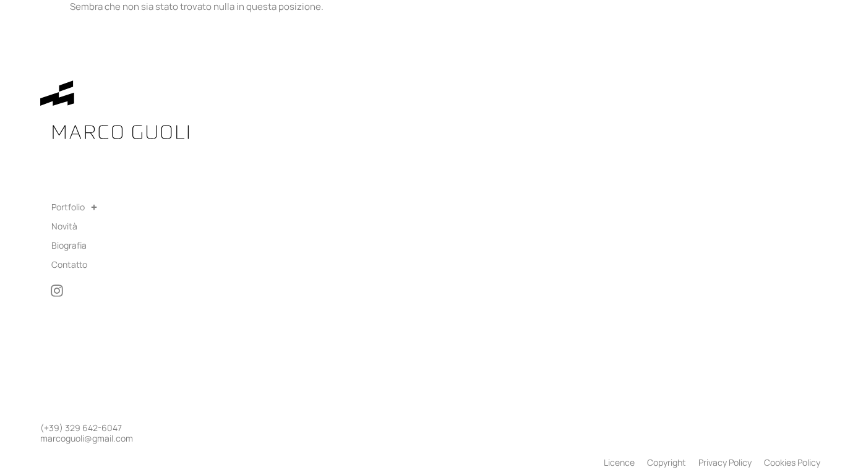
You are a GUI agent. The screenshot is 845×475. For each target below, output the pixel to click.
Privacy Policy (725, 463)
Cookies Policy (792, 463)
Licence (619, 463)
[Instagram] (57, 290)
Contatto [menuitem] (69, 264)
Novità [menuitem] (64, 226)
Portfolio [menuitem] (68, 207)
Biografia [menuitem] (69, 245)
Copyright (666, 463)
